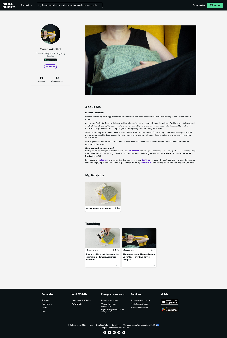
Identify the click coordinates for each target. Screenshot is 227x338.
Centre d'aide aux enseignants (108, 305)
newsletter (146, 162)
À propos (45, 300)
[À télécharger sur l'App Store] (173, 302)
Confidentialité (102, 325)
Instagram (103, 160)
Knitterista (134, 151)
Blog (43, 311)
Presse (44, 308)
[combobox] (70, 5)
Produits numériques (139, 304)
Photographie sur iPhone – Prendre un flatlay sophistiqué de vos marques (139, 257)
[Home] (9, 5)
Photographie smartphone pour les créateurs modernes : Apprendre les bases (102, 257)
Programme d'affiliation (81, 300)
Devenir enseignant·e (109, 300)
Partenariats (77, 304)
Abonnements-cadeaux (140, 300)
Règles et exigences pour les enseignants (112, 311)
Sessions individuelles (139, 308)
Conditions (115, 325)
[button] (31, 5)
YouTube (146, 160)
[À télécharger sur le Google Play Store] (173, 309)
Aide (91, 325)
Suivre (52, 66)
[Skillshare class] (102, 238)
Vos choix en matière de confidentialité (139, 325)
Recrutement (47, 304)
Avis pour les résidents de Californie (115, 328)
